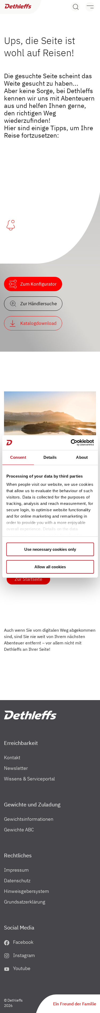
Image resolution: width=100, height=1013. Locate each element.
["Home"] (30, 715)
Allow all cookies (50, 567)
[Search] (75, 6)
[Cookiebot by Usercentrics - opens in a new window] (71, 442)
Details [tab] (50, 457)
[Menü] (87, 6)
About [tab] (82, 457)
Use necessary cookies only (50, 549)
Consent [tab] (18, 457)
